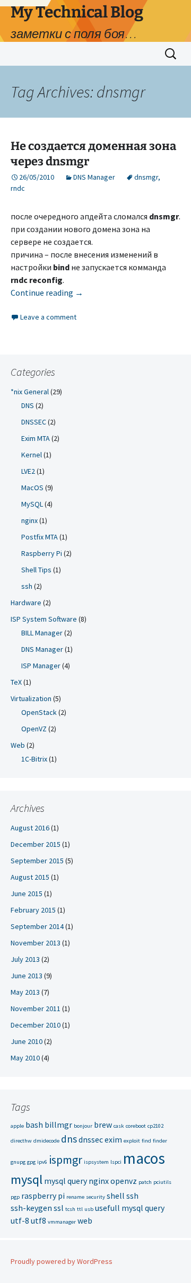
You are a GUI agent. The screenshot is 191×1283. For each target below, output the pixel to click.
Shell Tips (36, 569)
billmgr (58, 1124)
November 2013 (35, 943)
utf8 (38, 1220)
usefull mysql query (129, 1207)
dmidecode (46, 1140)
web (84, 1220)
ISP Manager (40, 665)
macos (144, 1158)
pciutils (162, 1182)
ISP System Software (44, 619)
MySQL (32, 504)
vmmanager (62, 1221)
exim (113, 1139)
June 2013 (26, 975)
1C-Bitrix (34, 759)
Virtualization (31, 698)
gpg (31, 1161)
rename (75, 1196)
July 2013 (25, 959)
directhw (21, 1140)
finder (160, 1140)
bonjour (83, 1125)
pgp (15, 1196)
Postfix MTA (39, 537)
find (146, 1140)
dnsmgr (146, 177)
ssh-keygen (31, 1207)
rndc (18, 188)
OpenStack (39, 712)
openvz (123, 1180)
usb (88, 1209)
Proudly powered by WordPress (61, 1261)
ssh (26, 586)
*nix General (30, 391)
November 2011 (35, 1008)
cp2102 (155, 1125)
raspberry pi (43, 1195)
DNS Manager (94, 177)
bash (34, 1124)
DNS (27, 405)
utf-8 (20, 1220)
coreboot (136, 1125)
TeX (16, 682)
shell (116, 1195)
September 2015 (37, 860)
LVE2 (28, 471)
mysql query (65, 1180)
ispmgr (65, 1159)
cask (119, 1125)
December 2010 (35, 1025)
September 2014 (37, 926)
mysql (26, 1179)
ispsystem (96, 1161)
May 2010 (25, 1058)
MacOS (32, 487)
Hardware (26, 602)
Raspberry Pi (41, 553)
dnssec (91, 1139)
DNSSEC (33, 422)
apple (17, 1125)
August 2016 (30, 828)
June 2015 (26, 893)
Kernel (31, 454)
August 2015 (30, 877)
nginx (29, 520)
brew (103, 1124)
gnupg (18, 1161)
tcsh (70, 1209)
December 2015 (35, 844)
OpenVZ (34, 728)
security (95, 1196)
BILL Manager (42, 633)
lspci (115, 1161)
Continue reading (47, 292)
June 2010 (26, 1041)
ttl (80, 1209)
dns (69, 1138)
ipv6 (42, 1161)
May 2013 (25, 992)
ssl (59, 1207)
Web (18, 745)
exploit (132, 1140)
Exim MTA (35, 438)
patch (145, 1182)
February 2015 (33, 910)
